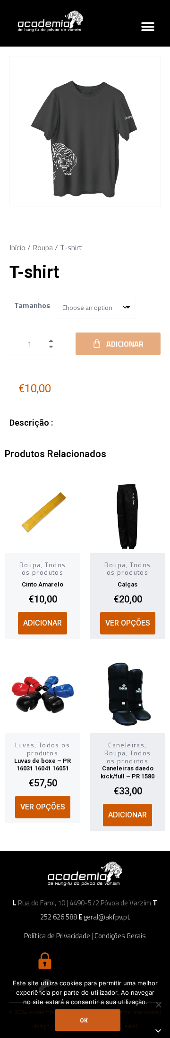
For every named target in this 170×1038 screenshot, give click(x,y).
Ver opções (127, 622)
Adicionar (125, 343)
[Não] (158, 1004)
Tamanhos (32, 305)
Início (17, 247)
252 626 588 (58, 916)
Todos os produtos (44, 569)
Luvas (24, 745)
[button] (147, 26)
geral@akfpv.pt (107, 916)
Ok (84, 1020)
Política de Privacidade (57, 935)
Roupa (43, 247)
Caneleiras (126, 745)
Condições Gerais (120, 935)
